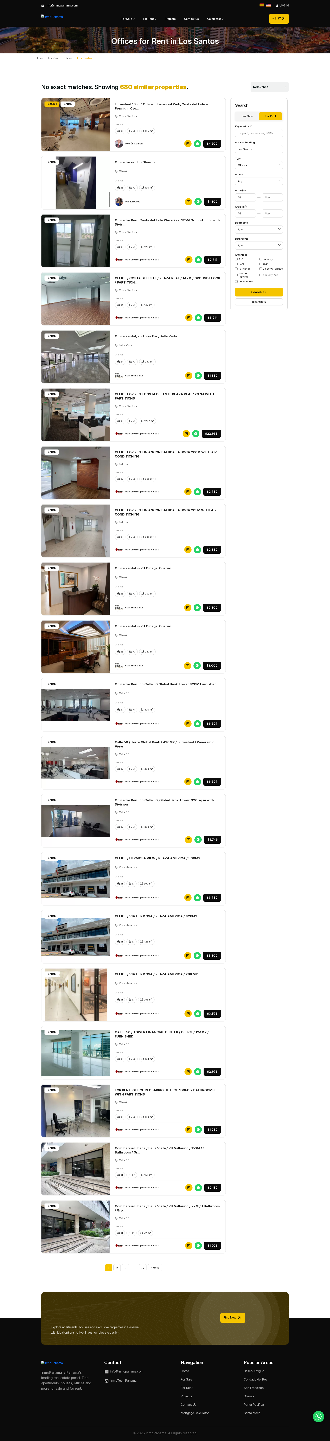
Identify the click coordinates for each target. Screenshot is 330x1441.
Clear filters (259, 301)
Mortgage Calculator (195, 1412)
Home (39, 58)
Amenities (241, 254)
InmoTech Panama (123, 1380)
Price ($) (240, 190)
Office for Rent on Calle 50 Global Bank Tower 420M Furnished (166, 684)
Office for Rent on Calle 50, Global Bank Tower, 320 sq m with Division (164, 802)
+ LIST (276, 18)
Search (256, 292)
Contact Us (191, 18)
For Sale (127, 18)
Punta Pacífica (254, 1404)
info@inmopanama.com (61, 5)
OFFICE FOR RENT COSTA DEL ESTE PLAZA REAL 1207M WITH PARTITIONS (164, 396)
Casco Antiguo (254, 1371)
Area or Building (245, 142)
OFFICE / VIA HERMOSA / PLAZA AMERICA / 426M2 (156, 916)
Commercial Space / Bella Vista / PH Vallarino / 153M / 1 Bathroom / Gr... (159, 1150)
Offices (67, 58)
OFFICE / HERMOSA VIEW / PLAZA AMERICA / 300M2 (157, 858)
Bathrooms (241, 238)
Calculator (214, 18)
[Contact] (188, 143)
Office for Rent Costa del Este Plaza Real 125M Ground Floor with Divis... (167, 222)
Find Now (230, 1317)
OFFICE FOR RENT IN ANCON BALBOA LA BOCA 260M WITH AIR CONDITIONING (166, 454)
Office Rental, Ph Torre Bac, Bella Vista (146, 336)
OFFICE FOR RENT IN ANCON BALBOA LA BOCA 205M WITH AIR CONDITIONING (166, 512)
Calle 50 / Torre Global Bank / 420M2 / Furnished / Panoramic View (164, 744)
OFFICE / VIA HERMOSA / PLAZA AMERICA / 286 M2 (156, 974)
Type (238, 158)
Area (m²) (241, 206)
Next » (154, 1267)
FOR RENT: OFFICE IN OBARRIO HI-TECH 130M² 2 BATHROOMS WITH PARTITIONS (164, 1092)
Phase (239, 174)
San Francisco (254, 1387)
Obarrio (249, 1396)
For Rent (149, 18)
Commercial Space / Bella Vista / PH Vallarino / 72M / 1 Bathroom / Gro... (167, 1208)
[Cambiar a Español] (262, 4)
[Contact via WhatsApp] (318, 1416)
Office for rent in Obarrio (135, 162)
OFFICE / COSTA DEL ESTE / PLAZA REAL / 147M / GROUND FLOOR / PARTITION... (167, 280)
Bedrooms (241, 222)
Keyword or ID (243, 126)
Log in (280, 5)
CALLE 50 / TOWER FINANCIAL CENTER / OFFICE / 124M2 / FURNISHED (162, 1034)
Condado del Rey (256, 1379)
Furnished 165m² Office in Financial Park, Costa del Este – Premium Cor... (161, 106)
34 (142, 1267)
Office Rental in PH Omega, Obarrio (143, 568)
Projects (170, 18)
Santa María (252, 1412)
